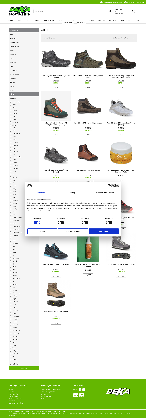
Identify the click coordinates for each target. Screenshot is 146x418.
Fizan (14, 186)
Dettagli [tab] (73, 193)
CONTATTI (140, 2)
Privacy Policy (13, 394)
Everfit (15, 174)
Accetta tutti (103, 231)
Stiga (14, 345)
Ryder (15, 327)
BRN (14, 139)
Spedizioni (44, 394)
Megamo (15, 272)
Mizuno (15, 284)
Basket (91, 20)
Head (14, 223)
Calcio (12, 58)
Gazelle (15, 203)
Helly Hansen (17, 226)
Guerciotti (16, 220)
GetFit (15, 209)
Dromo (15, 171)
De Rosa (15, 165)
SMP (14, 342)
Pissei (14, 304)
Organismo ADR (14, 401)
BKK (14, 128)
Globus (15, 215)
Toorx (14, 348)
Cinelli (14, 154)
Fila (14, 180)
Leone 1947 (16, 258)
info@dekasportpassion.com (112, 2)
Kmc (14, 246)
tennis (19, 20)
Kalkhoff (15, 244)
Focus (14, 194)
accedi (121, 13)
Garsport (15, 200)
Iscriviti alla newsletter (16, 403)
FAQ (42, 398)
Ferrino (15, 177)
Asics (14, 125)
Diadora (15, 168)
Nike (14, 287)
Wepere (15, 354)
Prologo (15, 310)
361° (14, 107)
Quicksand (16, 316)
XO (13, 356)
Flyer (14, 191)
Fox (14, 197)
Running (37, 20)
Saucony (15, 336)
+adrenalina (17, 102)
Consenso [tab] (41, 193)
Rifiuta (42, 231)
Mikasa (15, 275)
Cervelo (15, 151)
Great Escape (17, 217)
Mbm (14, 264)
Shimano (15, 339)
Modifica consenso (15, 398)
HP (13, 238)
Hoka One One (17, 232)
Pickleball (13, 78)
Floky (14, 189)
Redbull (15, 319)
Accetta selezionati (73, 231)
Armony (15, 122)
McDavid (15, 270)
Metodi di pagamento (48, 392)
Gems (14, 206)
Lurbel (15, 261)
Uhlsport (15, 351)
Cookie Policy (13, 396)
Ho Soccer (16, 229)
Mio (14, 281)
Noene (15, 290)
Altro (138, 20)
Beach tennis (49, 20)
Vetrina (15, 360)
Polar (14, 307)
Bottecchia (16, 134)
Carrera (15, 145)
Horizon (15, 235)
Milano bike (16, 278)
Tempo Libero (68, 22)
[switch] (61, 222)
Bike (28, 20)
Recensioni (81, 22)
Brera (14, 136)
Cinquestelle (17, 157)
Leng (14, 255)
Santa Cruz (16, 333)
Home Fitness (126, 20)
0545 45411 (130, 2)
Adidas (15, 113)
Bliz (14, 131)
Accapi (15, 110)
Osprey (15, 299)
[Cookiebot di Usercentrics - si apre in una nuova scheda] (109, 185)
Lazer (14, 252)
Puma (14, 313)
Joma (14, 241)
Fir (13, 183)
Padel (61, 20)
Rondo (15, 322)
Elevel (63, 411)
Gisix (14, 212)
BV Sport (15, 142)
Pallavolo (13, 54)
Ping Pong (113, 20)
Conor (15, 162)
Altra (14, 119)
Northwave (16, 293)
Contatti (11, 392)
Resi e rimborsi (46, 396)
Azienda (11, 389)
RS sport (15, 325)
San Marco (16, 330)
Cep (14, 148)
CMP (14, 160)
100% (14, 105)
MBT (14, 267)
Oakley (15, 296)
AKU (44, 30)
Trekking (101, 20)
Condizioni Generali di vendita (51, 389)
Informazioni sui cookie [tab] (105, 193)
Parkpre (15, 301)
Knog (14, 249)
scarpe (10, 20)
